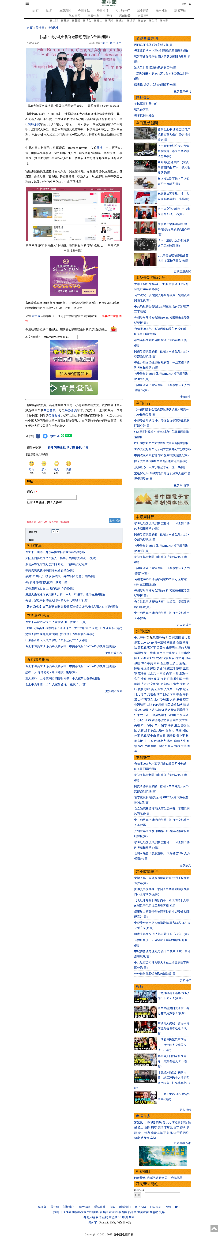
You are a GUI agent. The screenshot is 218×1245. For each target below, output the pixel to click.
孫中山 (151, 735)
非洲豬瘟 (140, 704)
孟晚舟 (183, 663)
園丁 (176, 1127)
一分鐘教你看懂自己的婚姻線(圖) (155, 973)
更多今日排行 (182, 485)
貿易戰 (142, 647)
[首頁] (109, 5)
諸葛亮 (162, 740)
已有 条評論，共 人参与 (44, 502)
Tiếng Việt (116, 1222)
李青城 (155, 1132)
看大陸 (54, 20)
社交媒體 (153, 684)
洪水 (153, 653)
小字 (118, 43)
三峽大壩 (184, 647)
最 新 (49, 10)
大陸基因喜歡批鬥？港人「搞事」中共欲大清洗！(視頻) (60, 558)
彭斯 (153, 668)
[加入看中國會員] (74, 379)
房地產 (151, 694)
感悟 (141, 746)
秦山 (141, 1132)
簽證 (184, 725)
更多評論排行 (113, 653)
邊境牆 (145, 668)
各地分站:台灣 (92, 1217)
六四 (159, 658)
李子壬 (177, 1132)
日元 (137, 694)
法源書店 (93, 1212)
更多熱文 (185, 865)
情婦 (144, 678)
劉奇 (141, 740)
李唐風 (168, 1127)
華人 (144, 725)
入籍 (141, 730)
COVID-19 (147, 642)
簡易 (159, 1122)
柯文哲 (180, 658)
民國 (185, 730)
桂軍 (137, 735)
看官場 (65, 20)
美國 (159, 668)
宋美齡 (171, 735)
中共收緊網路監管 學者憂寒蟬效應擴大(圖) (161, 455)
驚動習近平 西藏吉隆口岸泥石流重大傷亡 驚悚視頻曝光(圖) (174, 134)
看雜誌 (104, 1212)
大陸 (149, 704)
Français (104, 1222)
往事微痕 (172, 653)
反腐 (157, 678)
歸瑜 (184, 1122)
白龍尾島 (182, 715)
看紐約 (120, 20)
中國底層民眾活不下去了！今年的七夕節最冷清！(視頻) (172, 1045)
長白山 (171, 715)
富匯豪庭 (34, 124)
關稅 (137, 668)
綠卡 (147, 730)
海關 (170, 725)
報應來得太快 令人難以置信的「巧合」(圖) (161, 934)
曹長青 (145, 1138)
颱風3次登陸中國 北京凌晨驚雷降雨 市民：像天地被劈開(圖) (174, 167)
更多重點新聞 (182, 271)
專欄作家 (93, 15)
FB (161, 684)
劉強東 (164, 699)
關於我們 (69, 1206)
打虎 (163, 678)
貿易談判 (169, 668)
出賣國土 (172, 647)
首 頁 (35, 10)
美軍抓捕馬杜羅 (144, 115)
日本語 (127, 1222)
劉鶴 (179, 668)
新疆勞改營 (159, 720)
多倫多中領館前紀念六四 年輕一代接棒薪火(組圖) (56, 564)
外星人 (169, 746)
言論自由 (172, 720)
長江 (146, 653)
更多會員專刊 (182, 91)
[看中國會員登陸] (74, 388)
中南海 (161, 673)
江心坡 (138, 720)
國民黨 (171, 642)
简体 (184, 4)
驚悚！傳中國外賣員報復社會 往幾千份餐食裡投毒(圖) (59, 634)
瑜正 (163, 1132)
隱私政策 (99, 1206)
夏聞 (147, 1127)
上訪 (151, 709)
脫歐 (183, 684)
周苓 (154, 1127)
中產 (179, 694)
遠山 (141, 1127)
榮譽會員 (50, 410)
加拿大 (174, 684)
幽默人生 (180, 740)
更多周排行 (184, 624)
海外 (161, 730)
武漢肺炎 (158, 637)
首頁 (30, 27)
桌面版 (42, 1206)
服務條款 (84, 1206)
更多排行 (185, 980)
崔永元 (151, 673)
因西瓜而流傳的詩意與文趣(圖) (153, 44)
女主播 (183, 720)
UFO (144, 663)
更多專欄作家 (182, 1143)
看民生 (98, 20)
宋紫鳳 (138, 1122)
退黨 (165, 658)
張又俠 (161, 647)
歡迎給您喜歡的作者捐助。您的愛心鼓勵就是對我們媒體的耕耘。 (67, 329)
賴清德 (176, 637)
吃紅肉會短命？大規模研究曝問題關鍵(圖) (161, 443)
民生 (154, 730)
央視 (137, 725)
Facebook (155, 1206)
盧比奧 (186, 637)
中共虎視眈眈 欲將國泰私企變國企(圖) (49, 570)
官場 (170, 678)
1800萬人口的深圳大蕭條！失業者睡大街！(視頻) (172, 1061)
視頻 (109, 15)
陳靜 (160, 1127)
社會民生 (53, 27)
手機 (147, 746)
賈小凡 (166, 1122)
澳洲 (179, 730)
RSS (177, 1206)
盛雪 (183, 1127)
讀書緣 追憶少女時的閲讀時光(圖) (155, 84)
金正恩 (164, 663)
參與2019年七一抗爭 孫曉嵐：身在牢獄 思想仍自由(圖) (60, 576)
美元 (154, 689)
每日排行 (102, 10)
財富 (173, 694)
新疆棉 (138, 653)
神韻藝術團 (79, 1212)
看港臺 (40, 27)
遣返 (177, 725)
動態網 (154, 1212)
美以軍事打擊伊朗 (145, 103)
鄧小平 (180, 735)
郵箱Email (139, 1190)
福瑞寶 (132, 1212)
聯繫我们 (125, 1206)
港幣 (144, 694)
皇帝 (154, 740)
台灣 (141, 699)
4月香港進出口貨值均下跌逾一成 (46, 582)
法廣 (144, 684)
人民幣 (168, 689)
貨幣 (160, 689)
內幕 (169, 673)
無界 (162, 1212)
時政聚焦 (140, 1177)
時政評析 (152, 1177)
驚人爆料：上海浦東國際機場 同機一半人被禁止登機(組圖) (62, 678)
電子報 (54, 1206)
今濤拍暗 (149, 1122)
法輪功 (159, 709)
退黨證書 (143, 1212)
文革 (184, 746)
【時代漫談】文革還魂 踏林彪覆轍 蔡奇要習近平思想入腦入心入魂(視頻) (71, 606)
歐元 (186, 689)
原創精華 (125, 15)
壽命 (177, 746)
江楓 (170, 1132)
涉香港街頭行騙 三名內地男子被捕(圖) (49, 588)
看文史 (142, 20)
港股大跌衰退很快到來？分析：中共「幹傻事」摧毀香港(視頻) (65, 594)
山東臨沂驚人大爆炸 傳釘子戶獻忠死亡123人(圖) (56, 640)
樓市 (159, 694)
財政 (166, 694)
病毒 (137, 642)
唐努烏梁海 (159, 715)
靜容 (147, 1132)
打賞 (103, 43)
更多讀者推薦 (113, 691)
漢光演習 (160, 642)
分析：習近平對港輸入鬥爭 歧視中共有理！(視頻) (56, 600)
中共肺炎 (140, 637)
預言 (154, 746)
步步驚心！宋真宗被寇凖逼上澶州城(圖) (159, 467)
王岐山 (174, 663)
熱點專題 (74, 15)
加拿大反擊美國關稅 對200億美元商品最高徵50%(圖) (174, 229)
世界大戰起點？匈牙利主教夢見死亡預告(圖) (162, 449)
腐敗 (150, 678)
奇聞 (161, 746)
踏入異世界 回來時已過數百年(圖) (155, 67)
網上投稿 (140, 1206)
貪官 (137, 678)
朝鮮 (167, 684)
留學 (164, 725)
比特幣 (177, 689)
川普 (168, 637)
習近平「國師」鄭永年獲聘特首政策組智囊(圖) (55, 552)
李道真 (176, 1122)
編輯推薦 (161, 10)
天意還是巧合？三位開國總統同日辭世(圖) (161, 50)
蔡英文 (148, 699)
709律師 (143, 709)
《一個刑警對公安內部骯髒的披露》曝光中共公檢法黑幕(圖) (173, 151)
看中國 (36, 316)
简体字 (92, 1222)
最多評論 (143, 10)
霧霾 (161, 704)
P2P (155, 704)
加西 (132, 1217)
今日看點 (84, 10)
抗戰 (144, 735)
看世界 (131, 20)
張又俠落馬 (141, 109)
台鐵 (179, 642)
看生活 (153, 20)
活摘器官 (182, 709)
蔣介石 (161, 735)
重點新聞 (65, 10)
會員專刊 (143, 15)
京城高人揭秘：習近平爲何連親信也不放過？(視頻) (173, 1028)
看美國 (76, 20)
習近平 (151, 647)
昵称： (32, 491)
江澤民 (142, 673)
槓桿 (147, 689)
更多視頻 (185, 1109)
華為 (157, 663)
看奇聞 (164, 20)
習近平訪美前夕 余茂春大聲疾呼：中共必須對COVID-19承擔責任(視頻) (70, 646)
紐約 (105, 1217)
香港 (100, 147)
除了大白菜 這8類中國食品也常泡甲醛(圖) (160, 461)
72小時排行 (123, 10)
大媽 (173, 699)
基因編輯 (170, 704)
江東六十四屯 (142, 715)
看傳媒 (122, 1212)
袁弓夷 (161, 653)
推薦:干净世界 (62, 1212)
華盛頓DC (115, 1217)
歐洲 (125, 1217)
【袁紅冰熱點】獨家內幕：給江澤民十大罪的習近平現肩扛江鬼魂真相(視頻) (73, 628)
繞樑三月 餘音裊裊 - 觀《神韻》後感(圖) (51, 672)
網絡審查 (170, 709)
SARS (147, 720)
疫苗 (172, 658)
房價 (179, 699)
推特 (168, 1206)
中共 (150, 663)
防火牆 (181, 704)
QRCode (55, 436)
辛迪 (153, 1138)
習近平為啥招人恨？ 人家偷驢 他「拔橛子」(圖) (55, 622)
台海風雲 (177, 1177)
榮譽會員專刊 (147, 39)
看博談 (109, 20)
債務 (141, 689)
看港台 (87, 20)
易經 (170, 740)
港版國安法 (148, 658)
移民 (150, 725)
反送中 (183, 673)
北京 (157, 699)
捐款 (112, 1206)
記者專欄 (180, 10)
